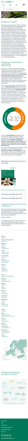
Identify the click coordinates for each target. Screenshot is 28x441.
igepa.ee (4, 266)
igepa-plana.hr (5, 252)
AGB (2, 423)
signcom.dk (5, 262)
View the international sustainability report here (13, 190)
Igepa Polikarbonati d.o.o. (8, 316)
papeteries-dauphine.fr (7, 276)
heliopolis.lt (5, 293)
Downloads (4, 421)
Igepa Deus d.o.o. (6, 314)
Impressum (4, 425)
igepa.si (4, 320)
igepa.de (4, 280)
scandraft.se (5, 326)
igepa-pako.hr (5, 253)
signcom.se (5, 325)
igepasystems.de (6, 281)
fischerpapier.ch (6, 331)
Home (2, 9)
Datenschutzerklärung (6, 427)
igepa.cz (4, 257)
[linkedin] (5, 435)
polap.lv (4, 288)
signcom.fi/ (5, 271)
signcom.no (5, 304)
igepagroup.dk (5, 261)
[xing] (7, 435)
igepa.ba (4, 241)
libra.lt (3, 292)
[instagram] (10, 435)
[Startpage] (13, 1)
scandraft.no (5, 306)
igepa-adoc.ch (5, 333)
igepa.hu (4, 285)
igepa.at (4, 237)
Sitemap (3, 432)
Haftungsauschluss (5, 429)
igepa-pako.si (5, 321)
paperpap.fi (5, 269)
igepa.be (4, 245)
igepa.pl (4, 311)
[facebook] (2, 435)
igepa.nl (4, 301)
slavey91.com (5, 248)
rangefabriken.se (6, 327)
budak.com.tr (5, 336)
